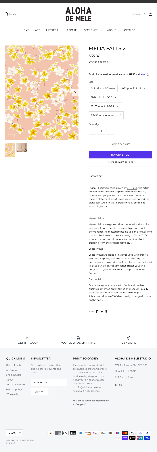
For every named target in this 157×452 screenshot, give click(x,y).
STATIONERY (91, 30)
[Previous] (8, 92)
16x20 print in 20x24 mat (105, 106)
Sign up (39, 392)
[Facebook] (116, 385)
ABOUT (111, 30)
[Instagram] (120, 385)
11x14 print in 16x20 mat (104, 97)
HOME (25, 30)
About (9, 379)
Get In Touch (13, 365)
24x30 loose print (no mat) (106, 115)
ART (37, 30)
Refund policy (14, 389)
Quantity (94, 124)
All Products (13, 370)
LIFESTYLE (52, 30)
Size (91, 81)
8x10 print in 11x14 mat (133, 88)
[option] (41, 92)
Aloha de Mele (100, 61)
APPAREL (72, 30)
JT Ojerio (132, 187)
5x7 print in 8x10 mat (103, 88)
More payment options (120, 162)
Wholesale (12, 394)
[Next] (75, 92)
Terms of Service (15, 384)
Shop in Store (13, 374)
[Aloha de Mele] (78, 14)
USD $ (12, 432)
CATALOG (130, 30)
